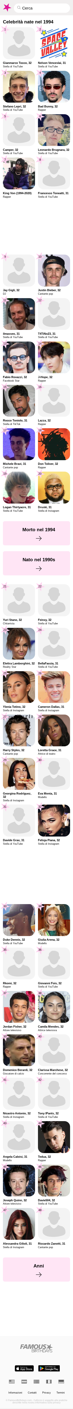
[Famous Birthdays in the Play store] (49, 1368)
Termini (60, 1393)
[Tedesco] (61, 1381)
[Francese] (49, 1381)
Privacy (46, 1393)
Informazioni (15, 1393)
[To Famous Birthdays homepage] (7, 7)
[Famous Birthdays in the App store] (24, 1368)
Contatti (32, 1393)
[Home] (36, 1348)
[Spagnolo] (24, 1381)
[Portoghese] (36, 1381)
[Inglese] (12, 1381)
